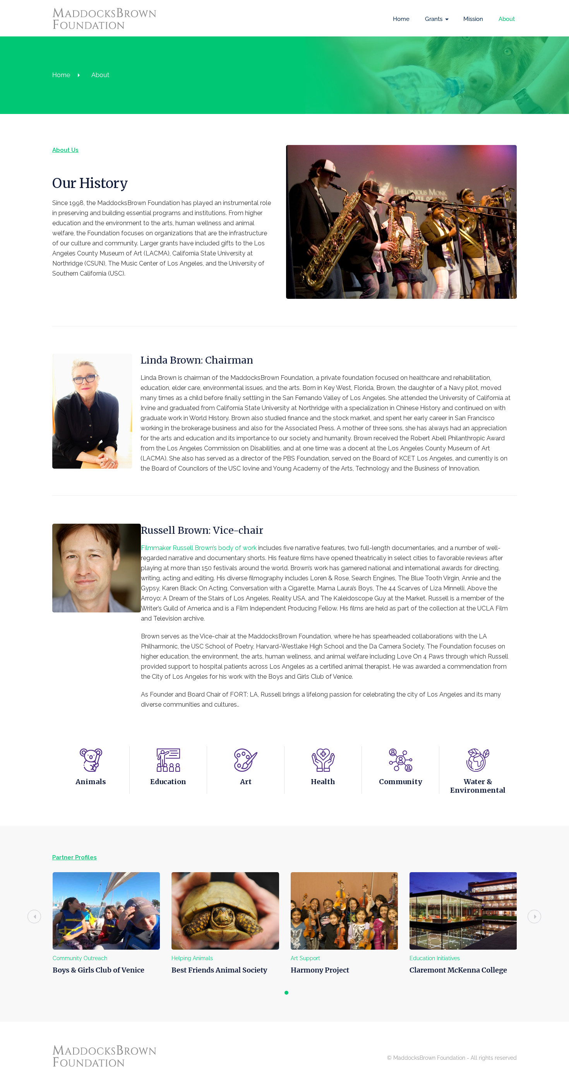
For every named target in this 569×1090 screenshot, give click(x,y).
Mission (473, 19)
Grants (433, 19)
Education (168, 781)
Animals (90, 781)
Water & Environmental (478, 786)
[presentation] (34, 916)
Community (400, 781)
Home (401, 19)
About (507, 19)
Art (246, 781)
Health (323, 781)
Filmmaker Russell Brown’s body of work (199, 548)
